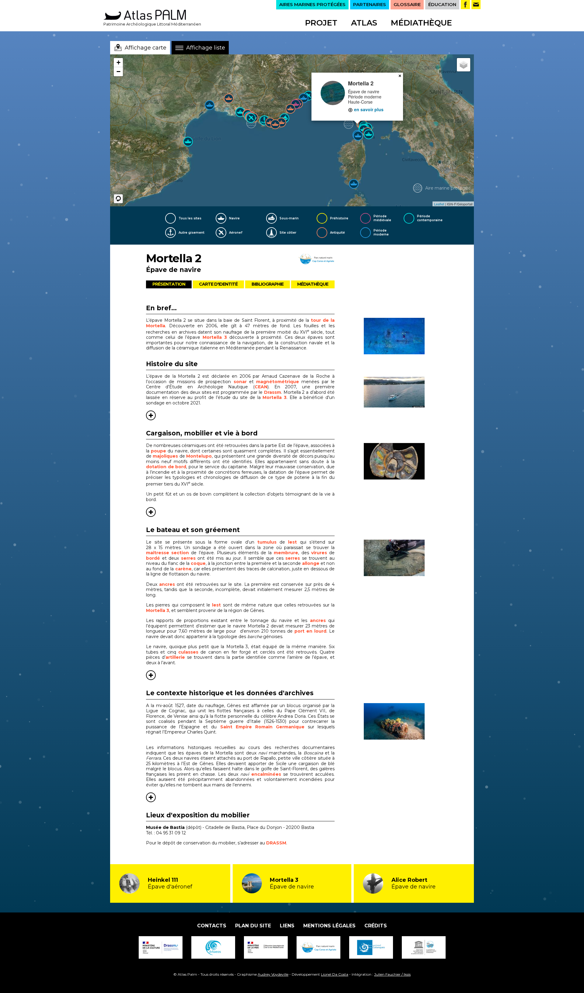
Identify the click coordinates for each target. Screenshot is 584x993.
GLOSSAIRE (407, 4)
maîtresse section (167, 552)
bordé (153, 558)
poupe (158, 451)
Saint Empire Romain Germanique (262, 727)
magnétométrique (277, 381)
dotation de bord (166, 466)
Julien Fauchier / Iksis (392, 974)
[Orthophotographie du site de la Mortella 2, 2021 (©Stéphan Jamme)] (401, 336)
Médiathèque (421, 23)
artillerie (175, 657)
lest (292, 542)
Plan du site (253, 926)
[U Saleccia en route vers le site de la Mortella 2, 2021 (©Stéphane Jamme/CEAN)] (401, 392)
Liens (287, 926)
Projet (321, 23)
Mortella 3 (215, 337)
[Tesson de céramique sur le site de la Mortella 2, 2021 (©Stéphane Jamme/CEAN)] (401, 461)
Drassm (272, 392)
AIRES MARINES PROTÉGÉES (312, 4)
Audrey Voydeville (273, 974)
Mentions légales (329, 926)
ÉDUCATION (442, 4)
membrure (286, 552)
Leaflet (439, 203)
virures (319, 552)
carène (183, 569)
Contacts (211, 926)
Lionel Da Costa (334, 974)
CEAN (261, 387)
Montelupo (199, 456)
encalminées (266, 774)
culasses (188, 652)
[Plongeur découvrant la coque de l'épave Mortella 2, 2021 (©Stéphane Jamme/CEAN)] (401, 558)
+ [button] (118, 62)
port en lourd (310, 631)
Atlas (364, 23)
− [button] (118, 71)
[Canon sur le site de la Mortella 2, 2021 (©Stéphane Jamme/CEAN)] (401, 721)
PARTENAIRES (369, 4)
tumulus (266, 542)
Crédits (375, 926)
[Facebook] (465, 4)
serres (188, 558)
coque (198, 563)
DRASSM (276, 843)
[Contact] (476, 4)
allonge (310, 563)
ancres (167, 584)
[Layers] (463, 64)
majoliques (165, 456)
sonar (240, 381)
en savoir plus (368, 109)
